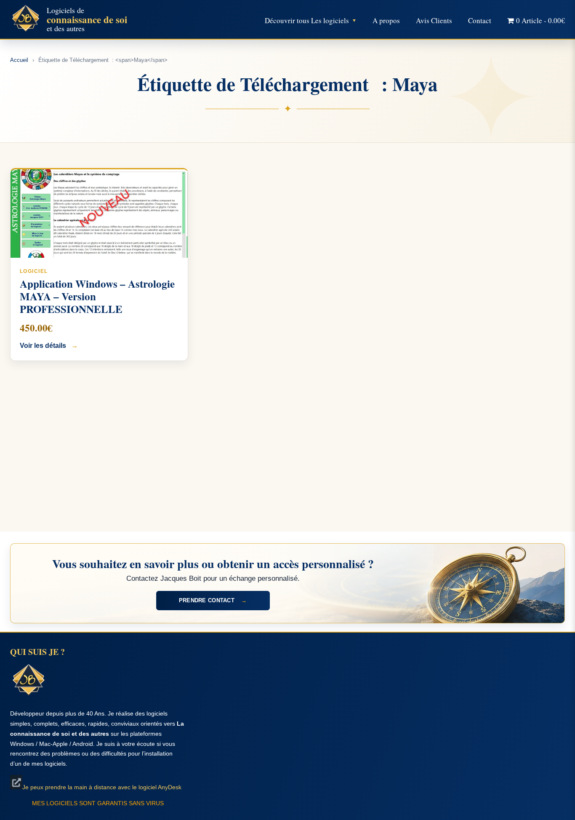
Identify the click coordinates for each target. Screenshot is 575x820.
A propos (386, 20)
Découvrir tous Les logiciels (307, 20)
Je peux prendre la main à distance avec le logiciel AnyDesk (101, 787)
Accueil (19, 60)
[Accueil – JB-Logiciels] (25, 19)
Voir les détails (49, 345)
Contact (479, 20)
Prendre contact (213, 600)
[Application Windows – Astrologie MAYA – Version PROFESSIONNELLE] (99, 213)
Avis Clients (434, 20)
